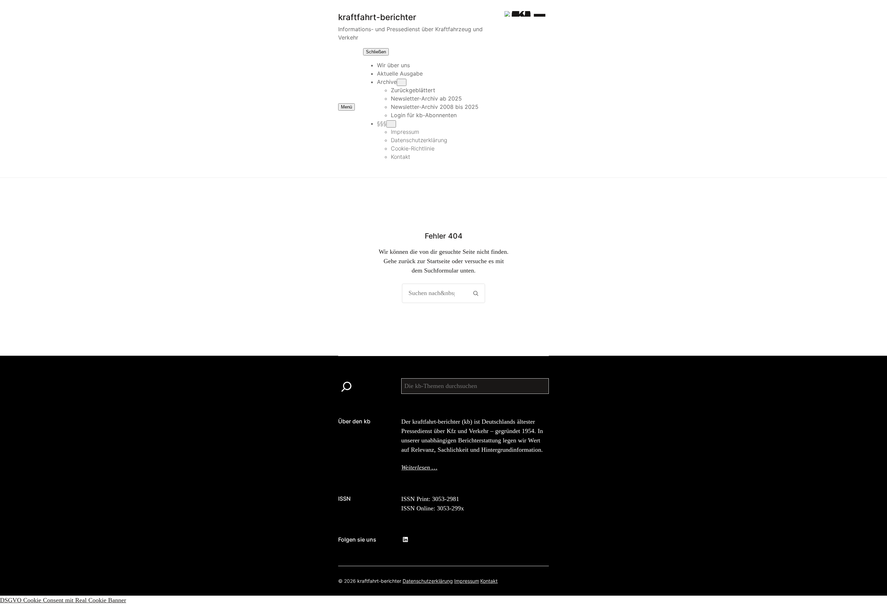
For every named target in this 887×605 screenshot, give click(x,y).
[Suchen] (475, 293)
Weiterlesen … (419, 467)
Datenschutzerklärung (428, 581)
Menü (346, 107)
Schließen (376, 51)
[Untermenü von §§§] (391, 124)
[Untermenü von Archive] (401, 82)
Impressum (466, 581)
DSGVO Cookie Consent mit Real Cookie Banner (63, 600)
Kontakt (489, 581)
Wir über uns (393, 65)
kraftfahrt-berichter (379, 581)
